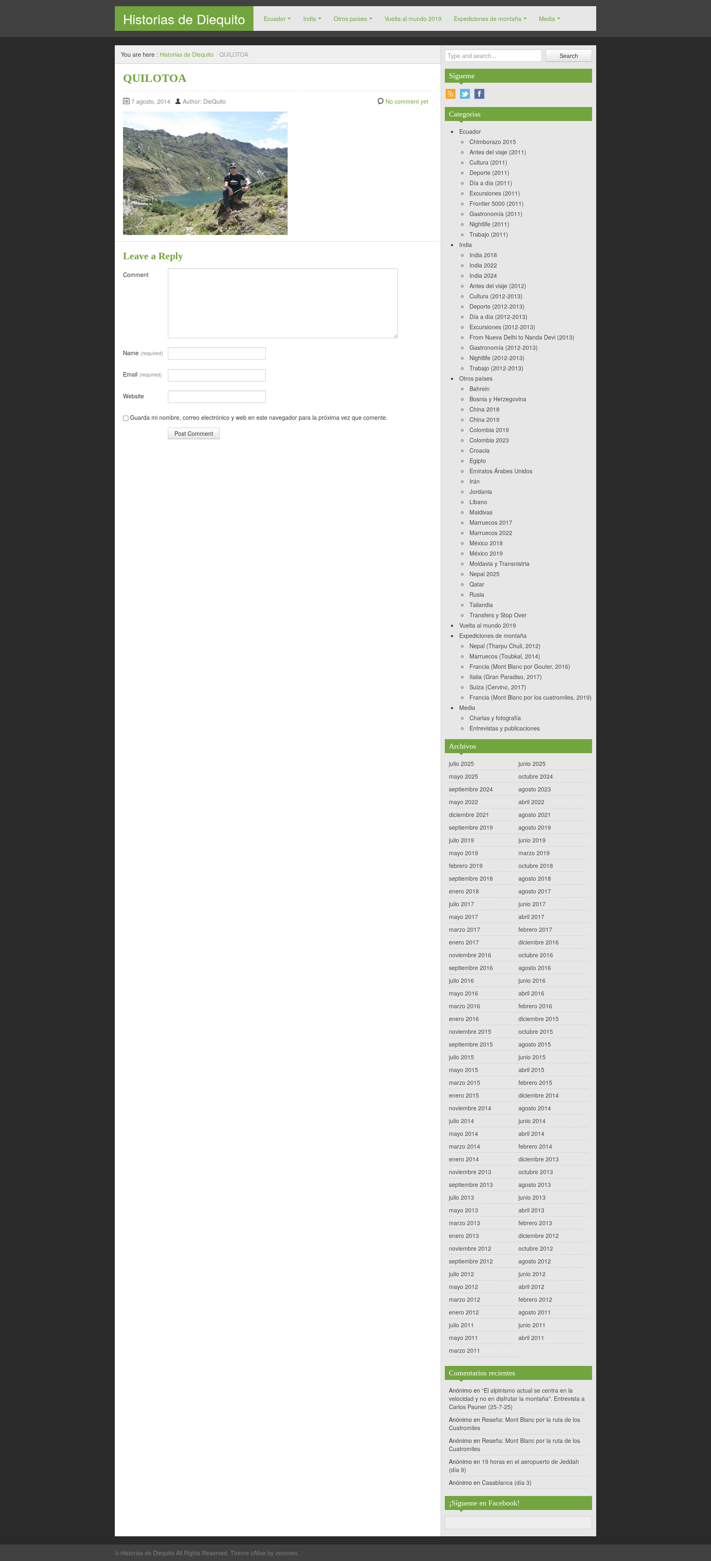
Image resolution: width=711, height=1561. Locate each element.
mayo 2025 (463, 776)
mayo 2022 (463, 802)
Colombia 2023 (489, 440)
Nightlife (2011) (489, 224)
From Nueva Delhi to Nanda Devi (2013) (521, 337)
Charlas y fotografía (495, 718)
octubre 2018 (535, 865)
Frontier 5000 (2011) (496, 203)
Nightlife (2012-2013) (497, 358)
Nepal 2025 (484, 574)
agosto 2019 (534, 827)
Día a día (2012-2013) (498, 316)
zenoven (286, 1553)
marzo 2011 (464, 1350)
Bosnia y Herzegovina (497, 399)
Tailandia (481, 604)
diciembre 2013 (538, 1159)
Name (143, 353)
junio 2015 (532, 1057)
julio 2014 (461, 1121)
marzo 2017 (464, 929)
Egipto (477, 460)
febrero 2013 (535, 1223)
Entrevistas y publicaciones (504, 728)
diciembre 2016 (538, 942)
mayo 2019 (463, 853)
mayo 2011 (463, 1337)
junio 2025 (532, 763)
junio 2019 (532, 840)
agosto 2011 (534, 1312)
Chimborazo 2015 (492, 141)
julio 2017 (461, 904)
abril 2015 (531, 1069)
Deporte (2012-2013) (497, 306)
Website (133, 396)
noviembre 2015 (470, 1031)
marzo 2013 (464, 1223)
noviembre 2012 (470, 1248)
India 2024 (483, 275)
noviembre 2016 (470, 955)
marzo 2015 (464, 1082)
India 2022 (483, 265)
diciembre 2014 (538, 1095)
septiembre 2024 (471, 789)
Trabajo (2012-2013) (496, 368)
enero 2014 (464, 1159)
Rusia (476, 594)
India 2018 (483, 255)
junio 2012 (532, 1274)
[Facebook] (479, 94)
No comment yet (407, 101)
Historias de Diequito (184, 18)
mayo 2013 (463, 1210)
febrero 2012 (535, 1299)
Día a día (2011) (490, 183)
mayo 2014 (463, 1133)
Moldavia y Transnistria (499, 563)
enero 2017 (464, 942)
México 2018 (486, 543)
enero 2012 (464, 1312)
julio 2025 (461, 763)
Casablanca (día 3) (507, 1482)
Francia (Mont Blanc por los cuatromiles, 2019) (530, 697)
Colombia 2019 (489, 430)
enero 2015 (464, 1095)
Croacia (479, 450)
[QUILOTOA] (205, 172)
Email (142, 374)
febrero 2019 (466, 865)
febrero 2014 (535, 1146)
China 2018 (484, 409)
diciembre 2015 (538, 1018)
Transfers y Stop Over (498, 615)
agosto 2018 (534, 878)
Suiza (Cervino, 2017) (497, 687)
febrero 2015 (535, 1082)
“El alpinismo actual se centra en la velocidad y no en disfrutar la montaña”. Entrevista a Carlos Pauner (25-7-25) (517, 1398)
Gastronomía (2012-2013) (503, 347)
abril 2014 (531, 1133)
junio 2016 (532, 980)
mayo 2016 (463, 993)
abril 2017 (531, 916)
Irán (474, 481)
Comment (136, 274)
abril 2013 (531, 1210)
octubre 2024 (535, 776)
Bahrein (479, 388)
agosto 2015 (534, 1044)
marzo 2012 (464, 1299)
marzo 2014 (464, 1146)
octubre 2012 (535, 1248)
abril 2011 (531, 1337)
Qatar (476, 584)
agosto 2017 (534, 891)
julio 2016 (461, 980)
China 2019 (484, 419)
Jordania (480, 491)
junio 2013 (532, 1197)
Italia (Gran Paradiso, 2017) (505, 676)
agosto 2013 (534, 1184)
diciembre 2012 (538, 1235)
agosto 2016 (534, 967)
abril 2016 (531, 993)
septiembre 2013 (471, 1184)
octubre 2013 (535, 1172)
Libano (478, 502)
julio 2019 (461, 840)
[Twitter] (465, 94)
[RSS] (450, 94)
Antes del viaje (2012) (497, 285)
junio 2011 (532, 1325)
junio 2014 (532, 1121)
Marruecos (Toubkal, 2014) (504, 656)
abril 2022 (531, 802)
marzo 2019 (534, 853)
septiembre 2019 (471, 827)
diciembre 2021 (469, 814)
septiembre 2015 (471, 1044)
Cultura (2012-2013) (496, 296)
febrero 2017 (535, 929)
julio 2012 (461, 1274)
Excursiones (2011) (494, 193)
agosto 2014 (534, 1108)
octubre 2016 (535, 955)
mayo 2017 (463, 916)
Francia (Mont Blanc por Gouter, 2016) (519, 666)
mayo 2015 (463, 1069)
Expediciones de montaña (487, 18)
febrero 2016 (535, 1006)
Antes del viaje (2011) (497, 152)
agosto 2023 (534, 789)
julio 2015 (461, 1057)
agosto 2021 (534, 814)
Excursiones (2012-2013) (502, 327)
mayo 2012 (463, 1286)
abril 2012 (531, 1286)
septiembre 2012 (471, 1261)
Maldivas (481, 512)
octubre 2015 (535, 1031)
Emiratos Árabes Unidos (500, 471)
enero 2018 (464, 891)
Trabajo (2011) (488, 234)
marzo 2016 (464, 1006)
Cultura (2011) (488, 162)
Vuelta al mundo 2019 (413, 18)
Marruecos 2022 (490, 532)
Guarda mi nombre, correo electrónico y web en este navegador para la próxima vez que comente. (259, 417)
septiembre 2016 (471, 967)
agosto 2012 (534, 1261)
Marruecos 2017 (490, 522)
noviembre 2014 (470, 1108)
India (309, 18)
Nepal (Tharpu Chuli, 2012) (505, 646)
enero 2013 (464, 1235)
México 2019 (486, 553)
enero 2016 (464, 1018)
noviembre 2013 (470, 1172)
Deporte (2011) (489, 172)
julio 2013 (461, 1197)
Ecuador (275, 18)
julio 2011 (461, 1325)
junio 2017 (532, 904)
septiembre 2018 (471, 878)
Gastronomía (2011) (496, 213)
